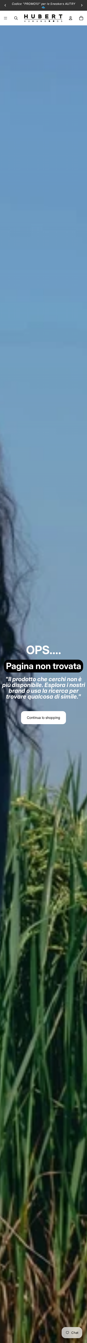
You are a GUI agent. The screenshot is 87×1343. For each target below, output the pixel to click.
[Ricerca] (16, 18)
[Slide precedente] (5, 5)
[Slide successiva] (81, 5)
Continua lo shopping (43, 717)
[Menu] (5, 18)
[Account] (70, 18)
